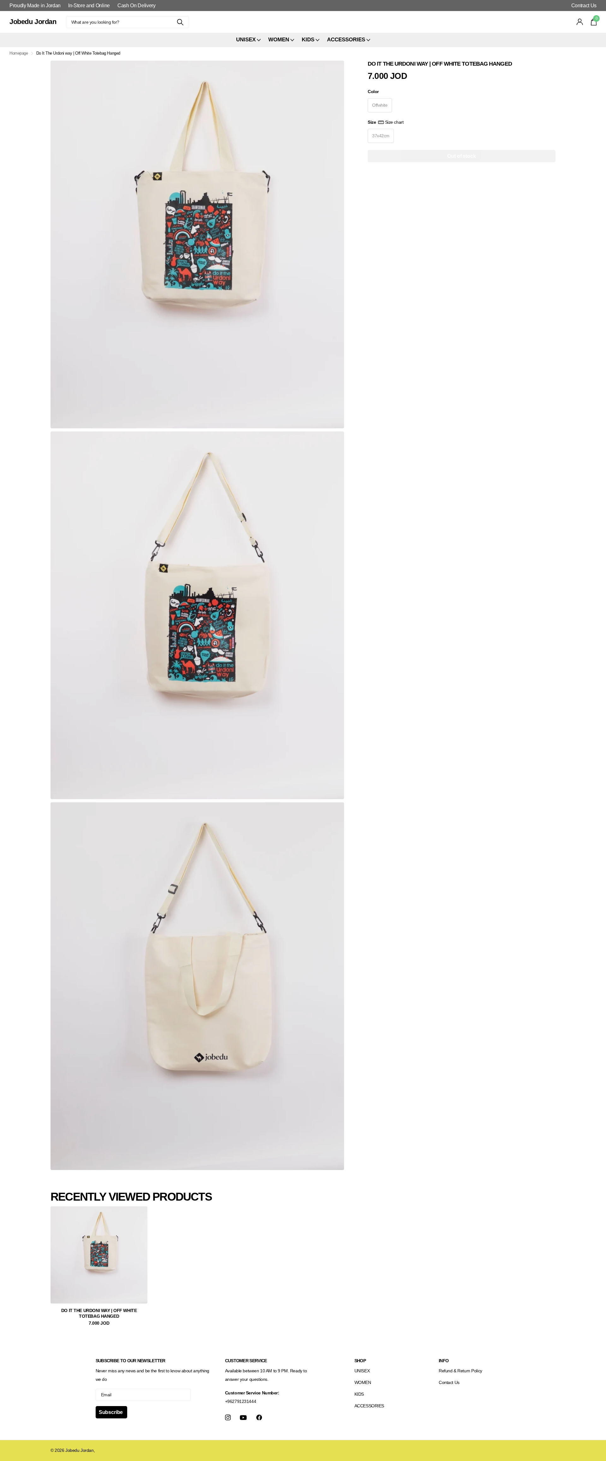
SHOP (360, 1360)
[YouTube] (243, 1417)
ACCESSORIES (369, 1405)
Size (385, 122)
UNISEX (362, 1370)
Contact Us (449, 1382)
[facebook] (259, 1417)
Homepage (18, 53)
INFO (444, 1360)
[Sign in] (580, 22)
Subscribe (111, 1412)
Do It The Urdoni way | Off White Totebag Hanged (99, 1313)
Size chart (394, 122)
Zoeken (180, 22)
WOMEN (362, 1382)
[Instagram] (228, 1417)
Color (373, 91)
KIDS (359, 1394)
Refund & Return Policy (460, 1370)
